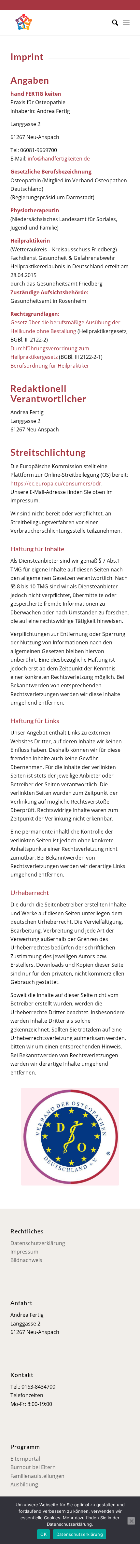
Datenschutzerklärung (37, 1243)
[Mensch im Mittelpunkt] (57, 22)
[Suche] (111, 22)
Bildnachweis (26, 1260)
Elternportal (25, 1458)
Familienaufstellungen (37, 1476)
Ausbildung (24, 1484)
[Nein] (131, 1521)
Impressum (24, 1251)
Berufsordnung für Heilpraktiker (49, 365)
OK (43, 1534)
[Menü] (126, 22)
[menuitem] (111, 22)
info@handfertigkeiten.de (59, 158)
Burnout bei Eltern (33, 1467)
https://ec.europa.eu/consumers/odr (55, 483)
